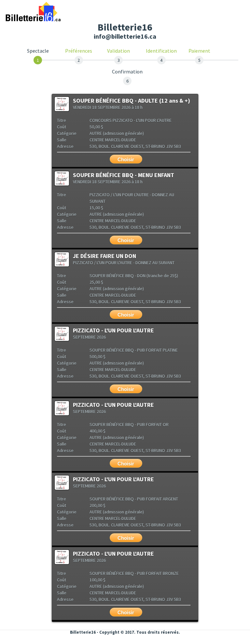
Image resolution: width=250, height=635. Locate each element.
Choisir (126, 159)
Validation (118, 50)
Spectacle (38, 51)
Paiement (199, 50)
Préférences (78, 50)
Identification (161, 50)
